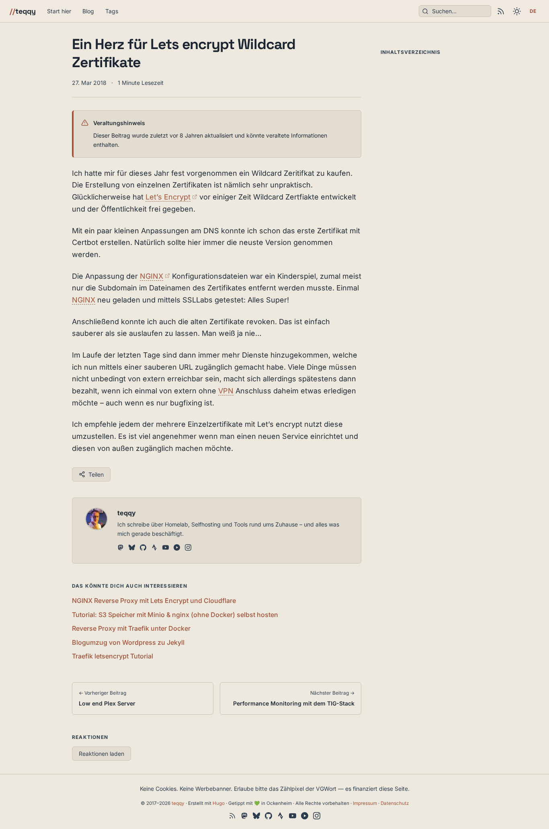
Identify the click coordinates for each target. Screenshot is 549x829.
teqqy (23, 11)
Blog (88, 11)
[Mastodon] (120, 548)
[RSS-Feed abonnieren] (500, 11)
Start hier (59, 11)
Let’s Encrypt (171, 197)
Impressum (365, 803)
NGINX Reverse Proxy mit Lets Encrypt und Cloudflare (154, 601)
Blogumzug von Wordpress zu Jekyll (128, 642)
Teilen (96, 474)
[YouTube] (165, 548)
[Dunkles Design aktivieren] (516, 11)
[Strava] (154, 548)
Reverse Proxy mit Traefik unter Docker (131, 628)
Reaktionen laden (101, 753)
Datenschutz (395, 803)
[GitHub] (143, 548)
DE (533, 11)
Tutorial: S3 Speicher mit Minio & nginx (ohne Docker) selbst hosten (175, 615)
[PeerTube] (177, 548)
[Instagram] (188, 548)
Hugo (219, 803)
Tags (111, 11)
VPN (226, 391)
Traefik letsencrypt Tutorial (112, 656)
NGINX (155, 276)
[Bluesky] (132, 548)
